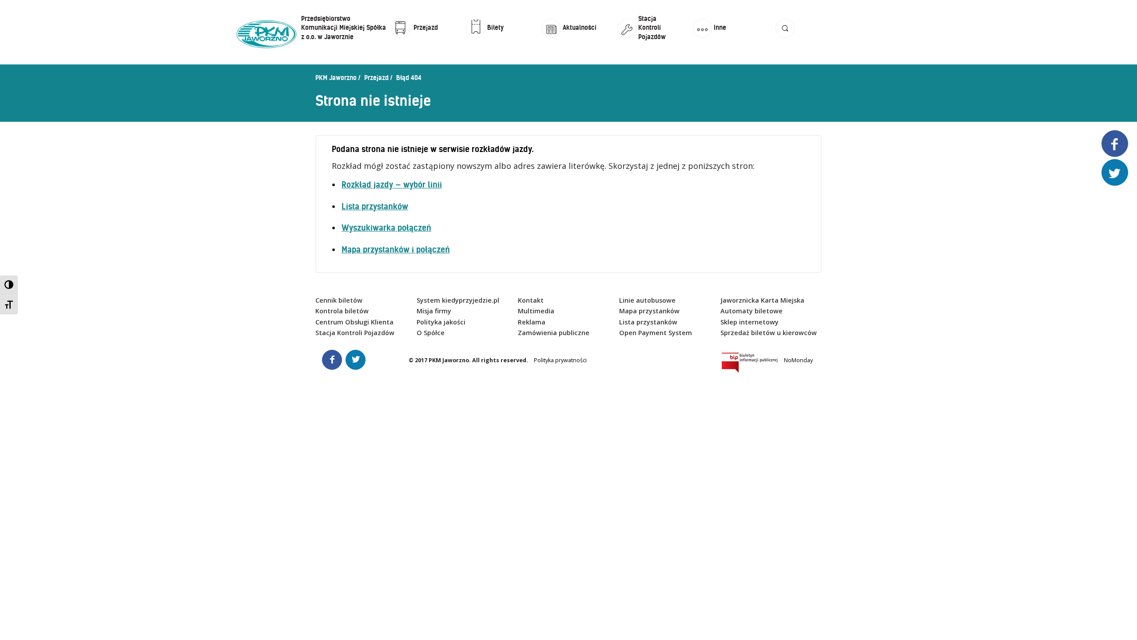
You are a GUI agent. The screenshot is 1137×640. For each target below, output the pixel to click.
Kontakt (531, 300)
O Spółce (431, 332)
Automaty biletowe (751, 311)
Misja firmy (434, 311)
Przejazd (376, 78)
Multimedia (536, 311)
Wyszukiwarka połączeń (386, 228)
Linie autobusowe (647, 300)
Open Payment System (655, 332)
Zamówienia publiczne (553, 332)
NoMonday (798, 360)
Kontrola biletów (342, 311)
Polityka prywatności (560, 360)
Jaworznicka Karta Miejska (762, 300)
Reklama (531, 322)
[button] (785, 36)
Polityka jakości (441, 322)
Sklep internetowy (749, 322)
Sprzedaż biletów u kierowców (768, 332)
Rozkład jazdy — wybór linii (392, 185)
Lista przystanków (375, 206)
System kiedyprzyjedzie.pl (458, 300)
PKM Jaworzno (336, 78)
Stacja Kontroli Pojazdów (354, 332)
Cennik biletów (338, 300)
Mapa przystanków (649, 311)
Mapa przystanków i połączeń (396, 249)
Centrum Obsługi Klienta (354, 322)
